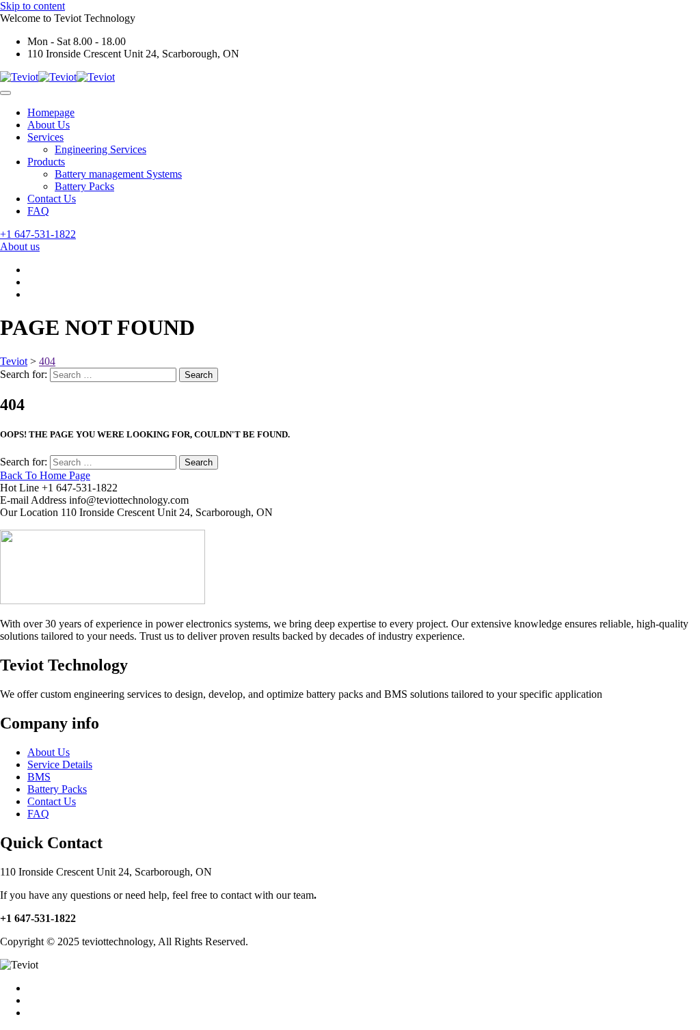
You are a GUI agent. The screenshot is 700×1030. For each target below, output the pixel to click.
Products (46, 161)
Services (45, 137)
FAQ (38, 211)
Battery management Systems (118, 174)
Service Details (59, 764)
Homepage (51, 112)
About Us (48, 125)
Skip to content (32, 6)
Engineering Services (100, 149)
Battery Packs (84, 186)
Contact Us (51, 198)
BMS (39, 777)
